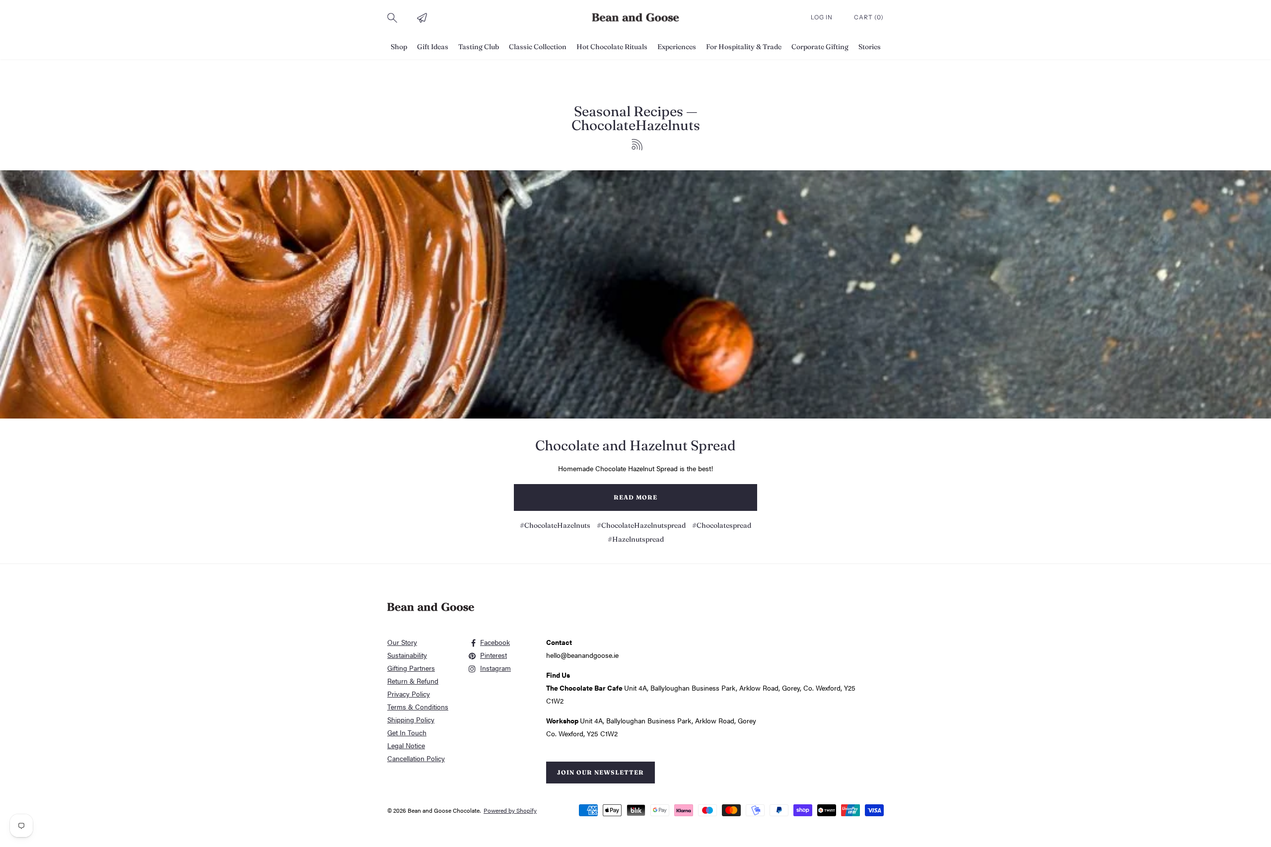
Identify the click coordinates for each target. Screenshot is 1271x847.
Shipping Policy (410, 719)
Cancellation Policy (416, 758)
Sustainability (407, 655)
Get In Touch (406, 732)
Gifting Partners (411, 668)
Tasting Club (478, 46)
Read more (635, 497)
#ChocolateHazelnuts (555, 525)
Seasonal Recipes (628, 111)
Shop (399, 46)
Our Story (402, 642)
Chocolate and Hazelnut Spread (635, 445)
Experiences (676, 46)
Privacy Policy (408, 694)
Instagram (495, 668)
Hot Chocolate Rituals (611, 46)
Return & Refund (412, 681)
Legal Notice (406, 745)
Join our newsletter (600, 772)
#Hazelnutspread (636, 539)
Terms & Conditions (417, 706)
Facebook (495, 642)
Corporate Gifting (819, 46)
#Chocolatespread (721, 525)
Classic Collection (537, 46)
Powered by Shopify (510, 810)
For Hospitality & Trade (743, 46)
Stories (869, 46)
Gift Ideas (432, 46)
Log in (822, 17)
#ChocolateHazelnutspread (641, 525)
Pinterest (493, 655)
